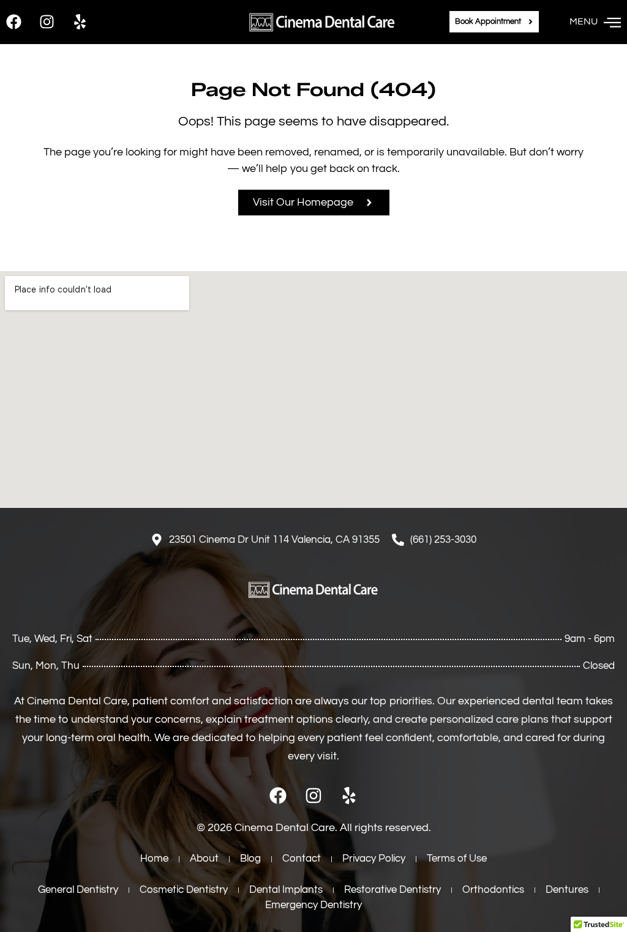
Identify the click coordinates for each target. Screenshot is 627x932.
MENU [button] (583, 21)
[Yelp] (80, 21)
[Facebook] (13, 21)
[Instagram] (46, 21)
